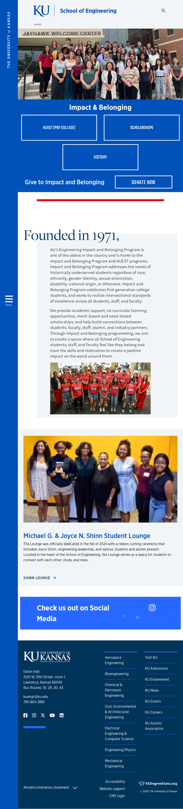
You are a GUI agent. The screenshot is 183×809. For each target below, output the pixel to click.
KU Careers (153, 712)
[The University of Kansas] (46, 660)
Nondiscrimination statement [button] (47, 787)
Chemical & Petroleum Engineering (114, 690)
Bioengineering (117, 673)
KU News (152, 690)
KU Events (153, 701)
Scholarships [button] (141, 127)
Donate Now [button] (144, 182)
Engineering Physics (120, 750)
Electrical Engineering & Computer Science (119, 733)
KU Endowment (157, 679)
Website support (112, 788)
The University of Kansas (163, 791)
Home (38, 24)
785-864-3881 (34, 702)
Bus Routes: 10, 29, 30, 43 (43, 687)
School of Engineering (88, 11)
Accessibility (115, 781)
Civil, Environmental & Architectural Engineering (120, 712)
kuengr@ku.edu (35, 696)
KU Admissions (156, 668)
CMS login (117, 796)
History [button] (100, 157)
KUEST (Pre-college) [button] (59, 127)
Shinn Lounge (37, 578)
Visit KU (151, 657)
